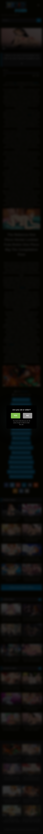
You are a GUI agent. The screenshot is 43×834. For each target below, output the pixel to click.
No (27, 415)
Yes (15, 415)
